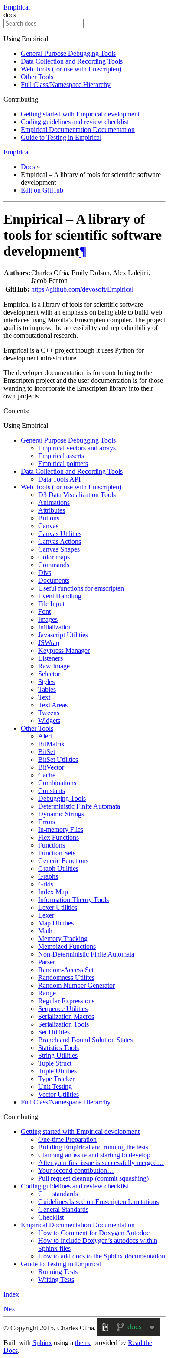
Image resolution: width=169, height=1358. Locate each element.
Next (10, 1309)
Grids (45, 884)
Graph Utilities (58, 868)
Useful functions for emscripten (81, 588)
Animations (54, 502)
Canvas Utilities (59, 533)
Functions (51, 845)
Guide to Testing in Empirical (61, 137)
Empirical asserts (61, 455)
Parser (46, 962)
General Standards (63, 1209)
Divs (44, 572)
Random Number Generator (76, 985)
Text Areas (53, 705)
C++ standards (58, 1193)
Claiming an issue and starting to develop (94, 1155)
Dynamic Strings (61, 814)
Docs (28, 166)
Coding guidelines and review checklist (74, 121)
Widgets (49, 720)
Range (47, 993)
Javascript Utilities (63, 635)
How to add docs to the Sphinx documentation (101, 1256)
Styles (46, 681)
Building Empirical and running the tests (93, 1147)
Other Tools (37, 76)
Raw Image (54, 666)
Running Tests (58, 1271)
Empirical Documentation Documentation (78, 129)
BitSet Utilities (58, 759)
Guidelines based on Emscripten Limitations (98, 1201)
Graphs (48, 876)
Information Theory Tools (73, 899)
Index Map (53, 892)
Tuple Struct (55, 1063)
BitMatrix (51, 744)
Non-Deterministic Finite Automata (86, 954)
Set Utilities (54, 1032)
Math (45, 930)
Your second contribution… (76, 1170)
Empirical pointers (63, 463)
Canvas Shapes (59, 549)
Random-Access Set (66, 969)
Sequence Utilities (63, 1008)
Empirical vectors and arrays (77, 448)
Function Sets (56, 853)
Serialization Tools (63, 1024)
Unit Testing (55, 1086)
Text (44, 697)
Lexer (46, 915)
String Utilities (58, 1055)
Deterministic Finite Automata (79, 806)
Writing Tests (56, 1279)
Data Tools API (59, 479)
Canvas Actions (59, 541)
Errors (46, 821)
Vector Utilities (58, 1094)
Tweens (48, 712)
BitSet (46, 751)
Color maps (54, 557)
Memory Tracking (63, 938)
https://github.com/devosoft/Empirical (82, 289)
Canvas (48, 526)
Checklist (51, 1217)
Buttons (48, 518)
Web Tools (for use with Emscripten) (71, 69)
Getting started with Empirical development (80, 114)
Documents (53, 580)
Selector (49, 673)
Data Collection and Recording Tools (72, 61)
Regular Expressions (66, 1001)
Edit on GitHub (42, 190)
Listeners (50, 658)
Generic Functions (63, 860)
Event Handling (59, 596)
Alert (45, 736)
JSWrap (48, 642)
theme (83, 1342)
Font (44, 611)
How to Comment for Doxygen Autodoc (94, 1232)
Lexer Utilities (57, 907)
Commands (53, 564)
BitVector (51, 767)
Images (48, 619)
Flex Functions (58, 837)
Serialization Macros (66, 1016)
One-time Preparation (67, 1139)
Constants (51, 790)
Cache (46, 775)
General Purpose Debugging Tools (68, 53)
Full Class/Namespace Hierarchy (65, 84)
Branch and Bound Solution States (85, 1039)
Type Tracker (56, 1078)
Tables (47, 689)
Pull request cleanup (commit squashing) (93, 1178)
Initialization (55, 627)
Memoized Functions (67, 946)
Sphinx (42, 1342)
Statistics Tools (58, 1047)
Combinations (57, 783)
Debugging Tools (62, 798)
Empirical (16, 7)
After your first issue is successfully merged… (101, 1162)
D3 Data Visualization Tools (77, 494)
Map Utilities (56, 923)
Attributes (51, 510)
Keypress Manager (64, 650)
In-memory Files (60, 829)
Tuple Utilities (57, 1071)
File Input (51, 603)
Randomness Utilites (66, 977)
